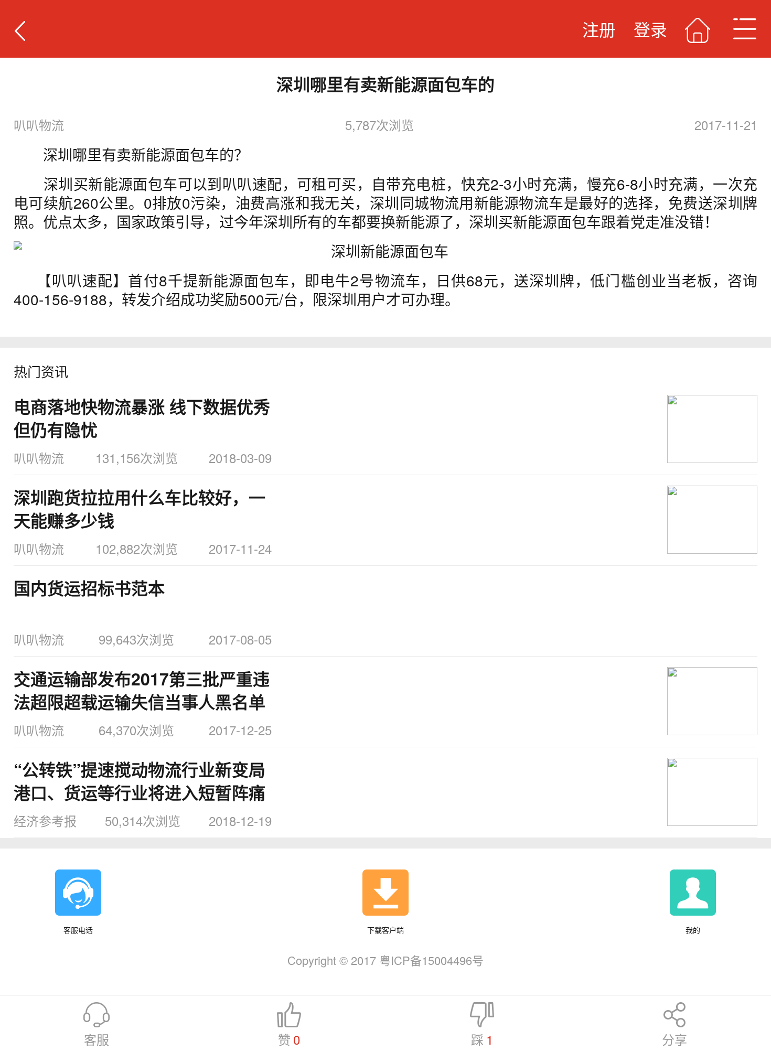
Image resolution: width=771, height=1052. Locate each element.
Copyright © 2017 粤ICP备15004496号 (385, 960)
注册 (599, 29)
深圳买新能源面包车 (111, 183)
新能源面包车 (244, 280)
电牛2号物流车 (370, 280)
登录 (650, 29)
